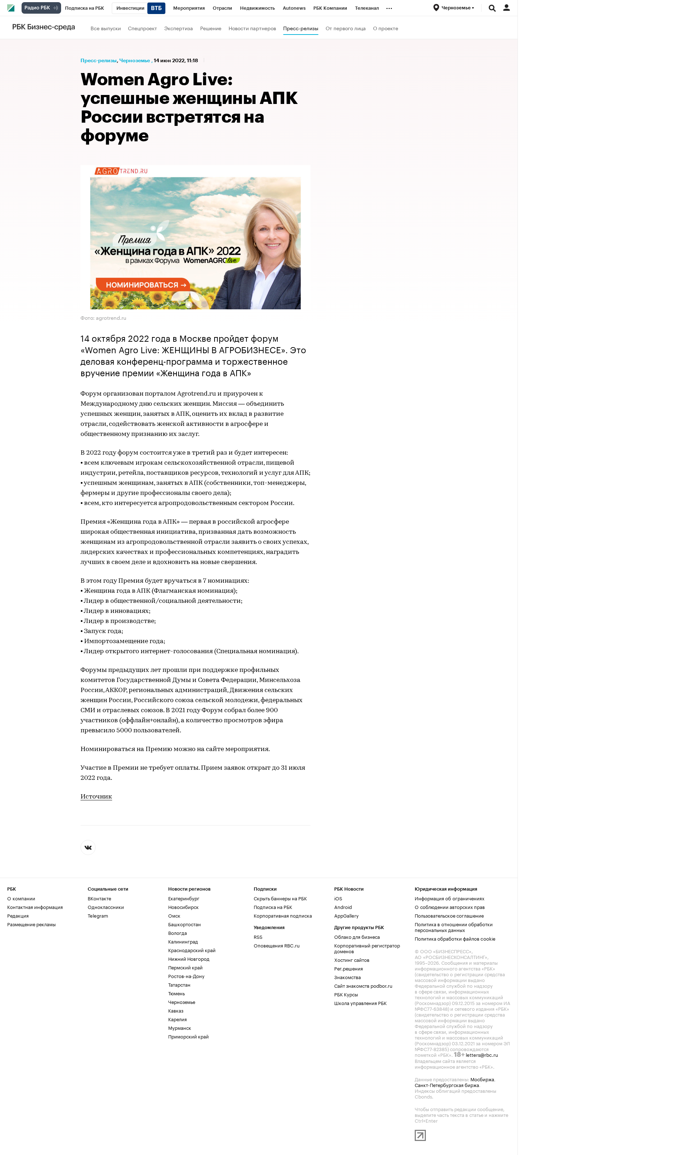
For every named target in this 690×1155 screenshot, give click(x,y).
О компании (21, 897)
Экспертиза (178, 28)
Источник (96, 797)
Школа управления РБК (360, 1002)
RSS (258, 936)
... (389, 6)
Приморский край (188, 1036)
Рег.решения (348, 968)
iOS (338, 897)
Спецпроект (142, 28)
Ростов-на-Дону (186, 975)
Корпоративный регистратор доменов (367, 947)
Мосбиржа (482, 1078)
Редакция (18, 915)
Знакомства (347, 976)
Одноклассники (106, 906)
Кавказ (175, 1010)
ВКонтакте (99, 897)
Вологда (177, 932)
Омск (174, 915)
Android (343, 906)
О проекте (385, 28)
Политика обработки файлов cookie (455, 938)
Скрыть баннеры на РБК (280, 897)
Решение (210, 28)
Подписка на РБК (273, 906)
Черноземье (134, 60)
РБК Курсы (346, 993)
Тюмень (176, 992)
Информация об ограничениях (449, 897)
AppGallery (346, 915)
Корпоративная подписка (283, 915)
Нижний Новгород (189, 958)
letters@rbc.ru (482, 1054)
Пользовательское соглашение (449, 915)
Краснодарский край (192, 949)
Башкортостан (184, 923)
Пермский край (185, 966)
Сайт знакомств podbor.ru (363, 985)
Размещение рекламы (31, 923)
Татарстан (179, 984)
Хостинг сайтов (351, 959)
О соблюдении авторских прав (450, 906)
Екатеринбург (183, 897)
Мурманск (179, 1027)
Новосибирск (183, 906)
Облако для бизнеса (357, 936)
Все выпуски (106, 28)
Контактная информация (35, 906)
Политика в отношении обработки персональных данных (454, 926)
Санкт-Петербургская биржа (447, 1084)
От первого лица (346, 28)
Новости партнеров (252, 28)
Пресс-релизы (300, 28)
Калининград (183, 941)
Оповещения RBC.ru (277, 945)
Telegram (98, 915)
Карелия (177, 1018)
